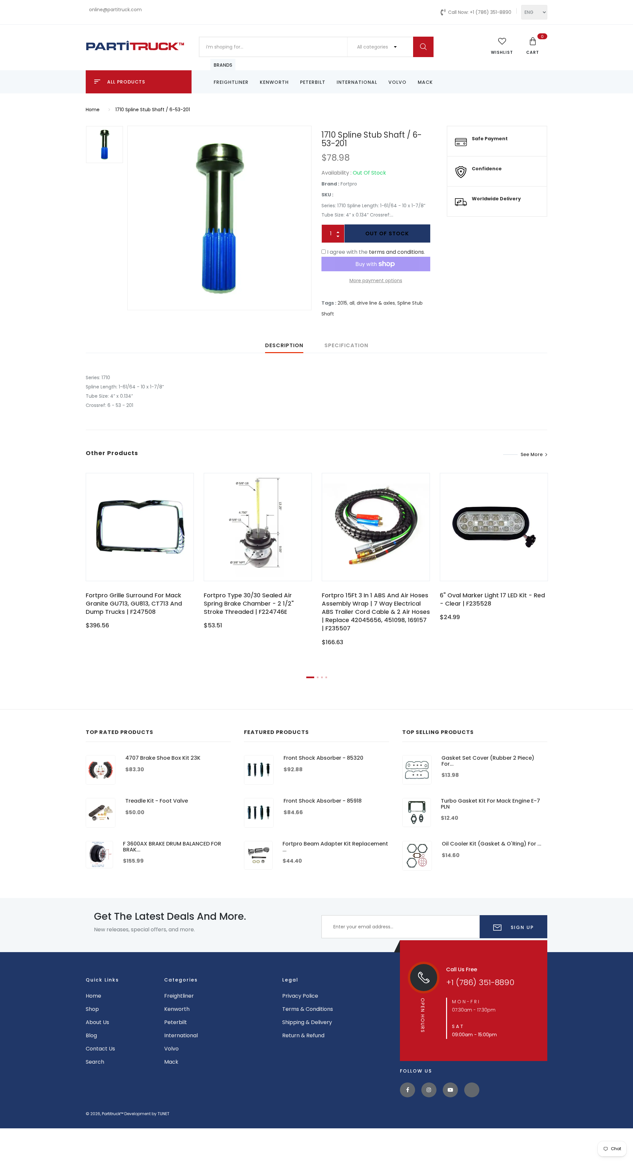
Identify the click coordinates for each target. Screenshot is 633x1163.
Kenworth (274, 82)
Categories (181, 980)
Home (93, 109)
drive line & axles (376, 303)
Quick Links (102, 980)
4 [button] (326, 677)
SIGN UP (521, 927)
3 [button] (322, 677)
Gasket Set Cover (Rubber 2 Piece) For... (487, 761)
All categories (373, 47)
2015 (342, 303)
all (351, 303)
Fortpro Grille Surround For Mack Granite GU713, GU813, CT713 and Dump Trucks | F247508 (134, 603)
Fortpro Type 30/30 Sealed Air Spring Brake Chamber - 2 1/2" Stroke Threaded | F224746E (249, 603)
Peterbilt (312, 82)
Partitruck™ (112, 1113)
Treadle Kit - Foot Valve (156, 801)
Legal (290, 980)
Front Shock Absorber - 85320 (323, 758)
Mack (425, 82)
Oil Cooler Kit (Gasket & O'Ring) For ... (491, 843)
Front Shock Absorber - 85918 (323, 801)
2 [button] (317, 677)
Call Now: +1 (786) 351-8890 (479, 12)
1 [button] (310, 677)
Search (95, 1062)
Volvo (397, 82)
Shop (92, 1009)
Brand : (330, 184)
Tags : (328, 303)
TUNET (163, 1113)
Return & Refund (303, 1035)
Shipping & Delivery (307, 1022)
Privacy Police (300, 996)
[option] (219, 218)
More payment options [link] (375, 280)
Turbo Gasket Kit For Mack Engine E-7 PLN (490, 804)
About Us (97, 1022)
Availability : (336, 173)
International (357, 82)
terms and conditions (396, 252)
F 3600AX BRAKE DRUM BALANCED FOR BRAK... (172, 846)
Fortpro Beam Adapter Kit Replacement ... (335, 846)
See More (532, 454)
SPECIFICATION (346, 345)
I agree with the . (376, 252)
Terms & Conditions (307, 1009)
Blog (91, 1035)
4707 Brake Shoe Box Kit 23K (162, 758)
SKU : (327, 194)
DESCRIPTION (284, 345)
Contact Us (100, 1048)
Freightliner (231, 82)
